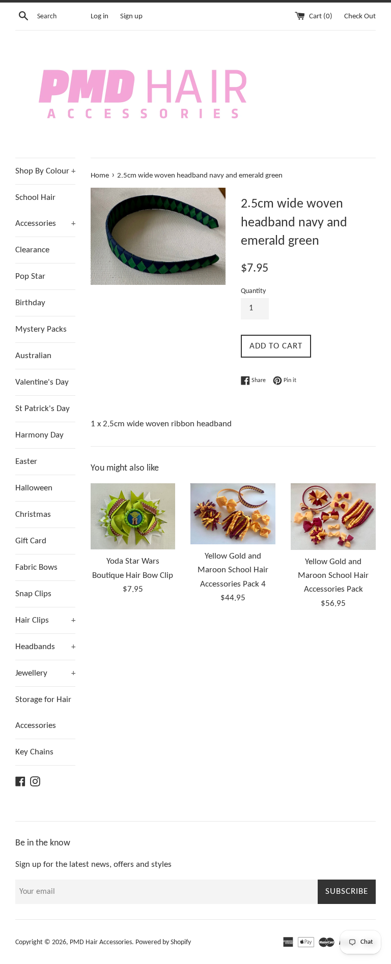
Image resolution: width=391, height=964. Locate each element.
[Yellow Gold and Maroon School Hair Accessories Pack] (333, 516)
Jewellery (45, 673)
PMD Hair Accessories (101, 942)
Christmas (33, 514)
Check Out (360, 16)
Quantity (253, 291)
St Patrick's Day (42, 408)
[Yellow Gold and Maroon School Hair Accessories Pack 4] (232, 514)
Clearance (32, 250)
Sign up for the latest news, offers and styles (93, 864)
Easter (26, 461)
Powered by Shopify (163, 942)
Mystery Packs (41, 329)
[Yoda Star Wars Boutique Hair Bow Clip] (133, 516)
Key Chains (34, 752)
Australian (33, 356)
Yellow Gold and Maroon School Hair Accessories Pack (333, 576)
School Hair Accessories (45, 210)
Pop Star (30, 276)
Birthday (30, 303)
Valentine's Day (42, 382)
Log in (99, 16)
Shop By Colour (45, 171)
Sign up (131, 16)
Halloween (33, 488)
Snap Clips (33, 594)
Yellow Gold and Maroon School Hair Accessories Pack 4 (233, 570)
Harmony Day (39, 435)
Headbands (45, 646)
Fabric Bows (36, 567)
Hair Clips (45, 620)
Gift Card (30, 541)
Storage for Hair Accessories (43, 712)
